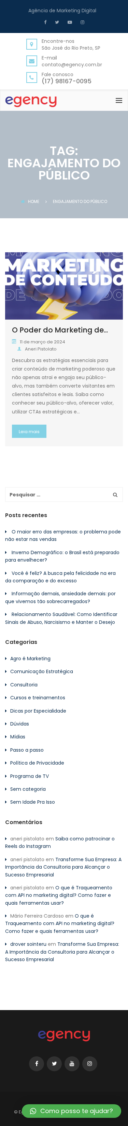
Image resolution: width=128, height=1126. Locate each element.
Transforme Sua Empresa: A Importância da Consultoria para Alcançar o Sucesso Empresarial (63, 867)
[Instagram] (81, 22)
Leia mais (29, 431)
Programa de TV (29, 776)
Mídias (17, 736)
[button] (71, 1111)
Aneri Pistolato (41, 349)
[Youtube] (68, 22)
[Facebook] (47, 22)
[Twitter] (56, 22)
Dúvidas (19, 723)
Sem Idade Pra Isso (32, 802)
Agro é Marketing (30, 658)
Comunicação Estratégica (41, 671)
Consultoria (24, 684)
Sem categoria (28, 789)
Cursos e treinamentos (37, 697)
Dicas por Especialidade (38, 710)
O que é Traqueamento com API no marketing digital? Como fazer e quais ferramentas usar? (58, 895)
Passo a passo (27, 750)
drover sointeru (28, 944)
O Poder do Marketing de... (60, 330)
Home (33, 201)
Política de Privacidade (37, 763)
